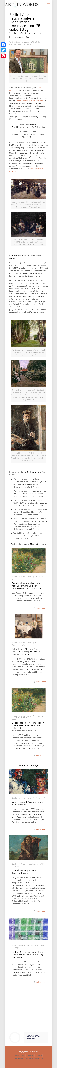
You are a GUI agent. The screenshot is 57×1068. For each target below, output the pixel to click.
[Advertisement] (28, 1009)
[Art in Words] (22, 4)
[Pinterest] (3, 55)
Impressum (18, 1058)
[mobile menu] (48, 4)
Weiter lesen (41, 608)
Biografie (30, 1055)
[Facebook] (3, 44)
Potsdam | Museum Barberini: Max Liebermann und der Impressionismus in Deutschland (27, 585)
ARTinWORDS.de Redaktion (25, 864)
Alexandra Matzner (21, 576)
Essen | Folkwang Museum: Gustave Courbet (25, 871)
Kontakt (38, 1055)
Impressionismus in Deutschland (30, 100)
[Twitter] (3, 50)
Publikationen (19, 1055)
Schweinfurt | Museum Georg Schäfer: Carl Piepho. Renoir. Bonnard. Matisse (26, 651)
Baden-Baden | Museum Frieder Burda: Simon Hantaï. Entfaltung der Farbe (28, 954)
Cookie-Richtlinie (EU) (34, 1058)
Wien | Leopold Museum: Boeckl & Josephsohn (28, 803)
